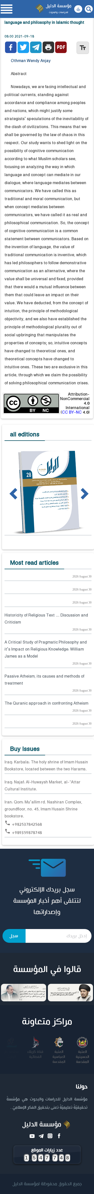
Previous (6, 493)
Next (75, 493)
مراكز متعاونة (47, 1022)
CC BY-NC (72, 412)
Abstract (19, 74)
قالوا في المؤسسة (47, 969)
